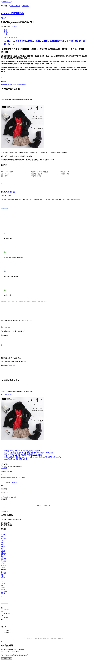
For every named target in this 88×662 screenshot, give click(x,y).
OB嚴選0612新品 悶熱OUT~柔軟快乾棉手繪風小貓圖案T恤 (22, 451)
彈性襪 (3, 534)
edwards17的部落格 (12, 13)
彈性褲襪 (3, 538)
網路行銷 (3, 569)
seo (1, 571)
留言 (17, 477)
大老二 (3, 542)
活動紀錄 (14, 482)
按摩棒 (3, 555)
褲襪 (2, 536)
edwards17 (4, 468)
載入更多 (3, 488)
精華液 (3, 577)
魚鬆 (2, 549)
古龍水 (3, 583)
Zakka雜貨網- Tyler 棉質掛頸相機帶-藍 (15, 459)
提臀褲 (3, 593)
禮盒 (2, 544)
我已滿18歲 (4, 658)
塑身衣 (3, 587)
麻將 (2, 540)
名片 (5, 34)
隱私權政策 (53, 638)
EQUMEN (4, 591)
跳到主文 (3, 18)
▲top (2, 485)
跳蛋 (2, 557)
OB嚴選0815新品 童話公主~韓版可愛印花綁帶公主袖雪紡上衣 (23, 455)
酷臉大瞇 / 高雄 (10, 192)
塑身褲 (3, 589)
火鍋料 (3, 551)
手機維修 (3, 561)
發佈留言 (3, 499)
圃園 (2, 585)
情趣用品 (3, 553)
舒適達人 (3, 567)
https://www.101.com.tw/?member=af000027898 (16, 99)
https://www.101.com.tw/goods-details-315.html (14, 84)
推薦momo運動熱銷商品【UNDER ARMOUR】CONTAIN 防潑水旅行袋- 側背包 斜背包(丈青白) (33, 457)
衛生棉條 (3, 565)
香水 (2, 581)
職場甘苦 (15, 26)
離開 (10, 658)
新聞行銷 (3, 573)
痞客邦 (13, 477)
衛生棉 (3, 563)
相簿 (5, 30)
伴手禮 (3, 546)
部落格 (6, 32)
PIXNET (31, 638)
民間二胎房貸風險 (6, 395)
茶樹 (2, 579)
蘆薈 (2, 575)
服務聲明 (60, 638)
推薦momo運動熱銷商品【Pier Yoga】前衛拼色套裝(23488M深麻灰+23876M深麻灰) (29, 453)
